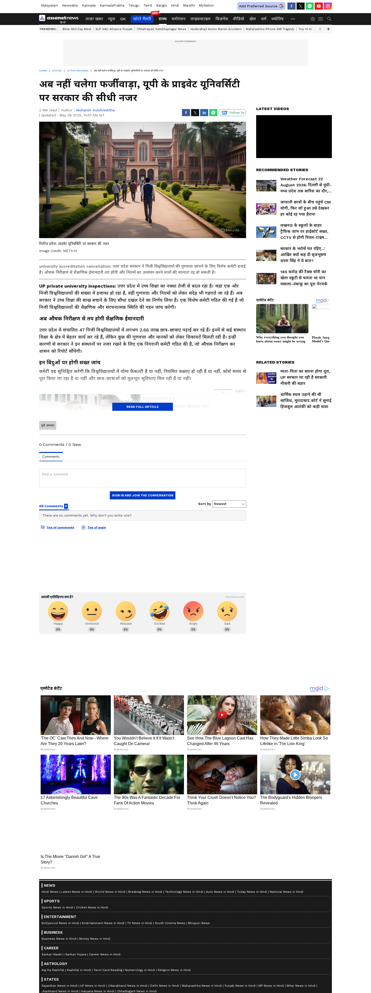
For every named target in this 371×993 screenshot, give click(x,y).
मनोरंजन (179, 18)
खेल (252, 18)
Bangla (161, 5)
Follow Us (237, 112)
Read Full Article (142, 407)
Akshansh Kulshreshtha (95, 110)
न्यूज (111, 18)
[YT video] (319, 6)
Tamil (147, 5)
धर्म (263, 18)
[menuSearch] (329, 19)
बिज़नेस (222, 18)
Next (328, 29)
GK (123, 18)
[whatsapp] (310, 6)
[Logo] (60, 19)
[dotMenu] (293, 19)
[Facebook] (291, 6)
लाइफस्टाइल (200, 18)
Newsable (70, 5)
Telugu (133, 5)
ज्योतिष (277, 18)
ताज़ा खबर (94, 18)
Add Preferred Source (258, 6)
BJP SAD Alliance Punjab (114, 29)
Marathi (189, 5)
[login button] (314, 19)
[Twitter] (301, 6)
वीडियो (238, 18)
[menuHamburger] (320, 19)
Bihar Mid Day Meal (77, 29)
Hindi (175, 5)
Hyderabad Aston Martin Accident (216, 29)
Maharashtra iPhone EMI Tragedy (270, 29)
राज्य (163, 18)
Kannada (89, 5)
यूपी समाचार (47, 425)
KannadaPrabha (112, 5)
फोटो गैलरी (142, 18)
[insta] (328, 6)
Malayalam (49, 5)
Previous (320, 29)
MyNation (206, 5)
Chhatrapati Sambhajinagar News (161, 29)
